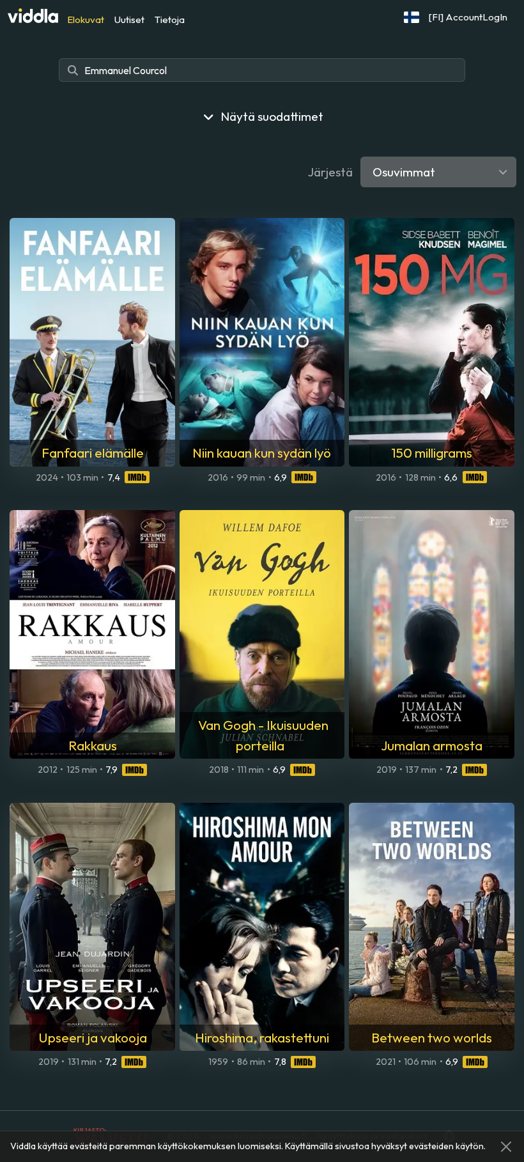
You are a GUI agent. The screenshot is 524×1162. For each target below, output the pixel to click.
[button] (411, 17)
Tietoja (170, 19)
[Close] (506, 1146)
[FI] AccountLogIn (468, 17)
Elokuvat (85, 19)
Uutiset (129, 19)
